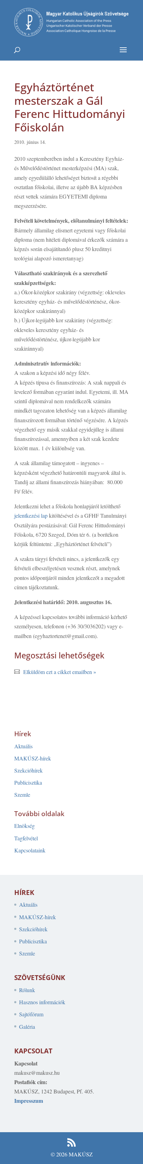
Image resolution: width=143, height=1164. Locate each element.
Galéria (27, 1026)
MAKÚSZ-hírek (32, 758)
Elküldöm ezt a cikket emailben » (59, 671)
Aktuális (23, 746)
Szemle (22, 794)
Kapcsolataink (29, 850)
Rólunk (27, 990)
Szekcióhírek (28, 770)
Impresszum (28, 1101)
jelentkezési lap (31, 515)
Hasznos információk (42, 1002)
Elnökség (24, 825)
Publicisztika (28, 782)
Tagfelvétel (26, 838)
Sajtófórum (31, 1014)
